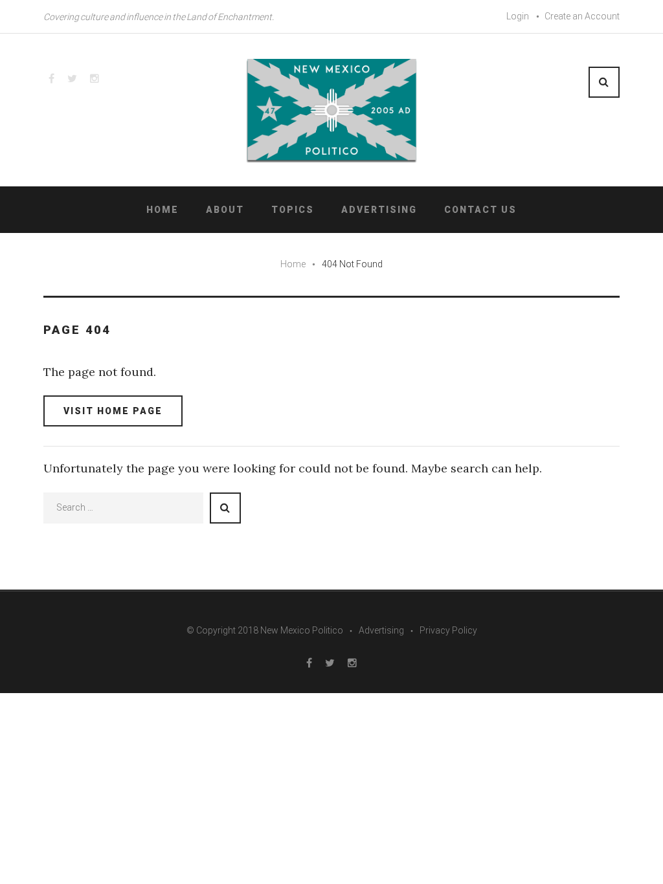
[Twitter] (72, 78)
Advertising (379, 209)
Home (162, 209)
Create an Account (582, 16)
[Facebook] (51, 78)
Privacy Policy (448, 630)
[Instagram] (94, 78)
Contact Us (480, 209)
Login (517, 16)
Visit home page (113, 411)
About (225, 209)
